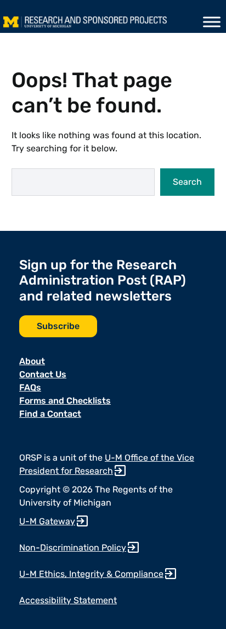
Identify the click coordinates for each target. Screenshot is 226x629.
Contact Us (42, 374)
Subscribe (58, 326)
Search (187, 182)
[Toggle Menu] (212, 22)
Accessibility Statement (68, 600)
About (32, 361)
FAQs (30, 387)
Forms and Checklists (65, 400)
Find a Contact (50, 414)
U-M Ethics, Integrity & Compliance (91, 574)
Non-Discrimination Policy (72, 547)
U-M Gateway (47, 521)
